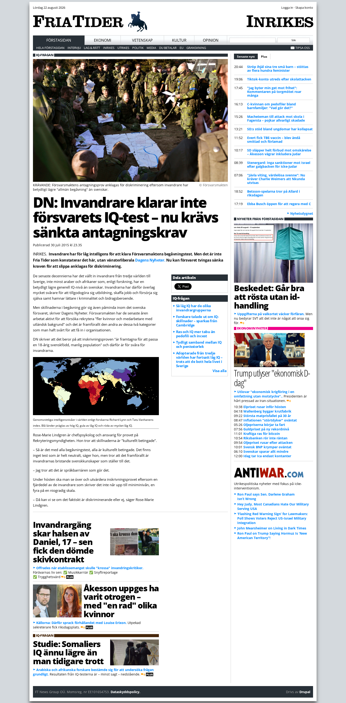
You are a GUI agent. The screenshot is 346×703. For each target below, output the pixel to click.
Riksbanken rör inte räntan (265, 438)
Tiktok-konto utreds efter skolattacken (279, 79)
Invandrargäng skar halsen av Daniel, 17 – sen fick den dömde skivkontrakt (63, 542)
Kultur (179, 40)
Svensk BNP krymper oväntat (267, 447)
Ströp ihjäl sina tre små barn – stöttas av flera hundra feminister (277, 68)
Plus (264, 56)
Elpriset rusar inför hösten (264, 407)
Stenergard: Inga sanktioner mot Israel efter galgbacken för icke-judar (278, 164)
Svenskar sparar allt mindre (265, 451)
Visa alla (219, 370)
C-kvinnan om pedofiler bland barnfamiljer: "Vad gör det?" (271, 106)
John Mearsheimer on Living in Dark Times (271, 528)
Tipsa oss (302, 48)
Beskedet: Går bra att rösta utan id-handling (269, 296)
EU (181, 48)
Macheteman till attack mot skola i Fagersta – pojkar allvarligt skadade (276, 118)
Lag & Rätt (92, 48)
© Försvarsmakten (213, 185)
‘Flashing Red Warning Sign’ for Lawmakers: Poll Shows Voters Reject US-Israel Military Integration (272, 518)
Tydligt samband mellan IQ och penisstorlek (199, 344)
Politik (138, 48)
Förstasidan (58, 40)
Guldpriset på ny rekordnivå (266, 429)
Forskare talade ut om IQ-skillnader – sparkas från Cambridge (197, 320)
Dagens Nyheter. (150, 260)
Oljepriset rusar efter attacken (268, 442)
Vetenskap (142, 40)
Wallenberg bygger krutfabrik (267, 411)
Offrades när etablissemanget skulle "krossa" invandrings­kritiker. (89, 568)
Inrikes (108, 48)
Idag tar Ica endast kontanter (267, 456)
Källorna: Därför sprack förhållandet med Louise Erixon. (81, 622)
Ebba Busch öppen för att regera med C (279, 204)
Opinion (210, 40)
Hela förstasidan (50, 48)
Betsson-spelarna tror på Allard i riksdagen (273, 193)
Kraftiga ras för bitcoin (261, 433)
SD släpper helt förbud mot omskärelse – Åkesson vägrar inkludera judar (279, 152)
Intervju (74, 48)
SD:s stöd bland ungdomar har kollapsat (280, 129)
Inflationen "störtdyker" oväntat (270, 420)
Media (151, 48)
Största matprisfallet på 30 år (267, 415)
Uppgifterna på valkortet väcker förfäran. (271, 314)
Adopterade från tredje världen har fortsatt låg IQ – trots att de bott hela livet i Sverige (199, 359)
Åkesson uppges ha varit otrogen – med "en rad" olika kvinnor (121, 601)
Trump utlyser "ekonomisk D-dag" (272, 378)
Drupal (304, 692)
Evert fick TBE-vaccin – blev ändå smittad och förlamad (273, 139)
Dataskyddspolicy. (125, 692)
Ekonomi (102, 40)
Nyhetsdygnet (301, 213)
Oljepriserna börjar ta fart (264, 424)
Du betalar (168, 48)
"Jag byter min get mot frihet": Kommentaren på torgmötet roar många (274, 92)
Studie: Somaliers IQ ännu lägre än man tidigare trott (68, 652)
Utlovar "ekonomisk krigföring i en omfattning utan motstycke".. (264, 393)
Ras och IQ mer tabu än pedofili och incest (195, 333)
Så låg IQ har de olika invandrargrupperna (193, 307)
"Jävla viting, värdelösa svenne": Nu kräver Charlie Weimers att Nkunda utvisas (276, 179)
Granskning (196, 48)
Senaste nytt (247, 56)
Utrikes (123, 48)
